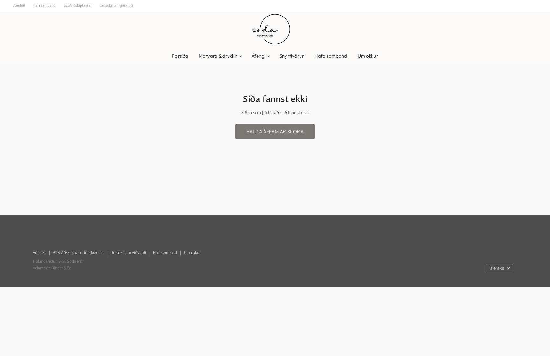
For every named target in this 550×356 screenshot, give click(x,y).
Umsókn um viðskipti (116, 6)
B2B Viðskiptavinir (77, 6)
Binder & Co (61, 268)
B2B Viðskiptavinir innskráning (78, 253)
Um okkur (368, 56)
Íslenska (497, 268)
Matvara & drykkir (218, 56)
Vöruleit (19, 6)
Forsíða (180, 56)
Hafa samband (44, 6)
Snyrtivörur (291, 56)
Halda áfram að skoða (275, 131)
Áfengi (258, 56)
